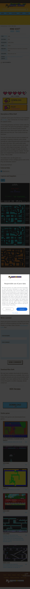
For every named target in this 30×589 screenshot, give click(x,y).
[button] (15, 313)
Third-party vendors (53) (20, 294)
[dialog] (15, 294)
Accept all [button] (22, 309)
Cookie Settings (5, 304)
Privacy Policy (12, 304)
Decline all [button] (8, 309)
